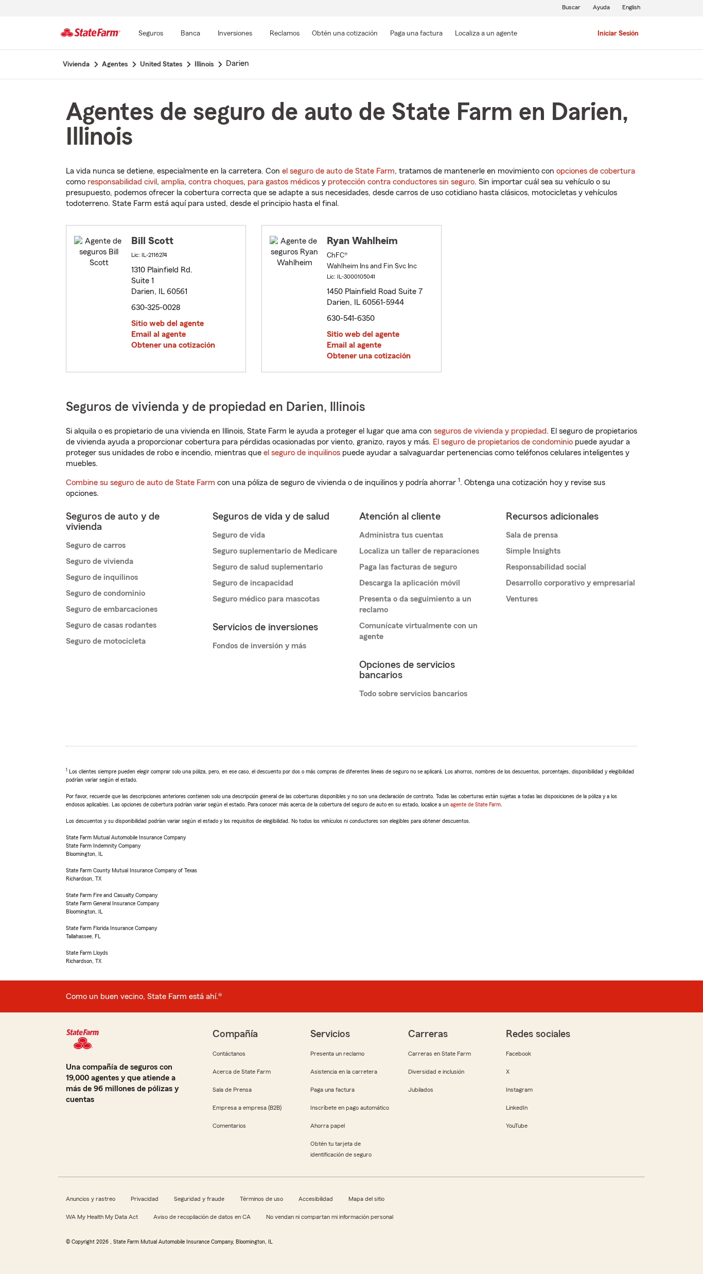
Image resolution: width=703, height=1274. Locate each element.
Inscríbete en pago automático (349, 1108)
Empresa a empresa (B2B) (247, 1108)
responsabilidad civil (122, 182)
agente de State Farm (475, 804)
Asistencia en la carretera (343, 1072)
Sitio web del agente (167, 323)
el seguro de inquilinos (301, 453)
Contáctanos (229, 1054)
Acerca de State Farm (242, 1072)
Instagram (519, 1090)
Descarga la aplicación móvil (409, 583)
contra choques (215, 182)
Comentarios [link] (229, 1126)
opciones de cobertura (595, 171)
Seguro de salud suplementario (268, 567)
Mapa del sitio (366, 1199)
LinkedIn (517, 1108)
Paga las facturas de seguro (408, 567)
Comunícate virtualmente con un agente (418, 631)
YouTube (517, 1126)
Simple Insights (533, 551)
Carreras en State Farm (439, 1054)
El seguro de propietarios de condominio (503, 442)
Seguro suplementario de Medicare (275, 551)
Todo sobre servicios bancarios (413, 694)
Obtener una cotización (173, 345)
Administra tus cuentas (401, 535)
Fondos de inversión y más (259, 646)
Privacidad (145, 1199)
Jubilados (420, 1090)
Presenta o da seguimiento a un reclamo (415, 604)
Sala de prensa (532, 535)
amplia (172, 182)
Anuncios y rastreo (90, 1199)
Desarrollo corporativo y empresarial (570, 583)
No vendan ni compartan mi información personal (329, 1217)
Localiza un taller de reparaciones (419, 551)
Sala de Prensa (232, 1090)
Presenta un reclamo (337, 1054)
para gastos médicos (284, 182)
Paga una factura (332, 1090)
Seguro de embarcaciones (111, 609)
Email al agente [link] (158, 334)
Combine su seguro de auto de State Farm (140, 482)
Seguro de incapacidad (253, 583)
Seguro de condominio (105, 593)
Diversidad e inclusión (436, 1072)
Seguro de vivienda (99, 561)
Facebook (518, 1054)
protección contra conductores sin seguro (401, 182)
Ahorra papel (327, 1126)
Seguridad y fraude (199, 1199)
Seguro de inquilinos (102, 577)
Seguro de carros (96, 545)
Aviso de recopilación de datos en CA (202, 1217)
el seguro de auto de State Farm (338, 171)
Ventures (522, 599)
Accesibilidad (315, 1199)
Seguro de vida (239, 535)
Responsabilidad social (546, 567)
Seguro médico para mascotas (266, 599)
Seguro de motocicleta (106, 641)
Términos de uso (261, 1199)
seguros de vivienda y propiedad (490, 431)
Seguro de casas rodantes (111, 625)
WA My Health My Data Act (102, 1217)
